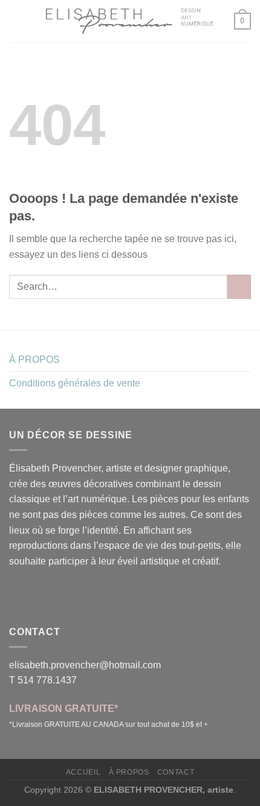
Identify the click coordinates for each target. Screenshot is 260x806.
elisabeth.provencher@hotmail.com (85, 665)
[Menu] (16, 21)
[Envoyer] (239, 286)
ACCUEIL (83, 772)
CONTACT (175, 772)
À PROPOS (34, 359)
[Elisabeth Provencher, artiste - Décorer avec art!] (130, 21)
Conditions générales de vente (74, 383)
